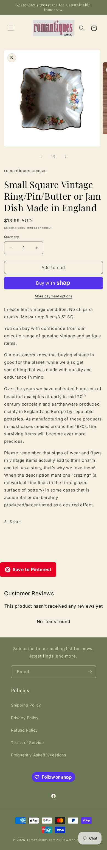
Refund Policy (24, 730)
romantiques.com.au (44, 840)
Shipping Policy (26, 705)
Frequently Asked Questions (38, 755)
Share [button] (15, 521)
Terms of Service (27, 742)
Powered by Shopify (78, 840)
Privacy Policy (24, 717)
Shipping (10, 227)
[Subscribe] (90, 671)
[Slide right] (66, 157)
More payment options (53, 296)
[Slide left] (41, 157)
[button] (11, 28)
